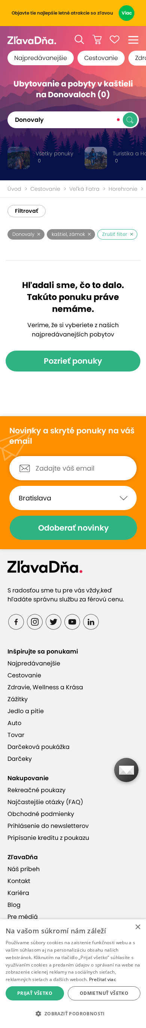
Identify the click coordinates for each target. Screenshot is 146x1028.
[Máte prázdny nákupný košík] (97, 39)
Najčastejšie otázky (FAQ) (45, 802)
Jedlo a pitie (25, 711)
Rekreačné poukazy (36, 790)
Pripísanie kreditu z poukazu (48, 838)
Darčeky (19, 759)
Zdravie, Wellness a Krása (45, 687)
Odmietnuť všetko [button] (104, 993)
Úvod (14, 189)
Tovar (15, 735)
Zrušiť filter (114, 234)
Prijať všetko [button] (34, 993)
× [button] (137, 927)
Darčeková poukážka (38, 747)
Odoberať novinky (73, 527)
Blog (14, 905)
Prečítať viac (102, 979)
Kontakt (18, 881)
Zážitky (17, 699)
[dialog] (73, 973)
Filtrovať (26, 211)
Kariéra (18, 893)
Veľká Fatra (84, 189)
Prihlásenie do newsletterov (48, 826)
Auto (14, 723)
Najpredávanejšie (40, 58)
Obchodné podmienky (40, 814)
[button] (79, 39)
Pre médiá (22, 916)
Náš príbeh (23, 869)
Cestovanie (101, 58)
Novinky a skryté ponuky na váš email (71, 436)
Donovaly (23, 234)
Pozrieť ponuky (73, 360)
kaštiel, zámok (68, 234)
